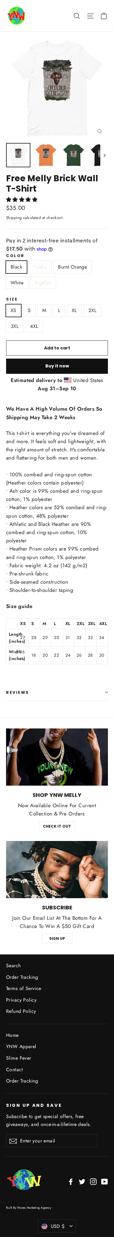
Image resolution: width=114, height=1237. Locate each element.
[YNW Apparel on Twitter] (82, 1181)
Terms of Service (23, 988)
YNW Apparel (21, 1046)
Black (16, 266)
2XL (92, 310)
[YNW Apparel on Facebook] (70, 1181)
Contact (14, 1069)
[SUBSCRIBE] (57, 869)
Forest (40, 266)
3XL (15, 326)
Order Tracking (22, 977)
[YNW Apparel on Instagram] (93, 1181)
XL (74, 310)
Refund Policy (21, 1011)
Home (12, 1035)
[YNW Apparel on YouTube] (104, 1181)
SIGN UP (57, 938)
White (17, 282)
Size (12, 299)
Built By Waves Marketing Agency (28, 1207)
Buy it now (57, 366)
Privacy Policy (21, 999)
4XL (34, 326)
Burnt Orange (72, 266)
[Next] (104, 155)
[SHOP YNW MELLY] (57, 757)
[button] (22, 199)
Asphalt (43, 282)
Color (15, 255)
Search (13, 965)
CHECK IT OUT (57, 826)
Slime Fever (18, 1058)
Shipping (14, 218)
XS (13, 310)
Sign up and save (34, 1105)
